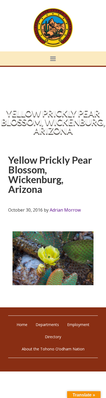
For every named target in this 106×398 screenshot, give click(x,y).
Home (22, 324)
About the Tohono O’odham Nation (53, 348)
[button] (53, 58)
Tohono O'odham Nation (53, 27)
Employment (78, 324)
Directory (53, 336)
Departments (47, 324)
